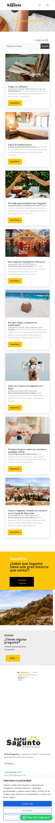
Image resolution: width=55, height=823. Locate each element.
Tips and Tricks (36, 327)
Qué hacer (34, 89)
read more (15, 103)
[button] (36, 817)
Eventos (33, 264)
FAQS (12, 658)
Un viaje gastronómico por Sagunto (27, 203)
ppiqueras (14, 89)
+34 (13, 772)
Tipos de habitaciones (20, 144)
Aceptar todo (27, 803)
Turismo (43, 206)
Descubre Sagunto (22, 581)
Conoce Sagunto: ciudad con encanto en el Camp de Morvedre (27, 512)
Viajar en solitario (18, 86)
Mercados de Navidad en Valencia (26, 262)
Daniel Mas (14, 515)
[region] (27, 799)
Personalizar (27, 810)
